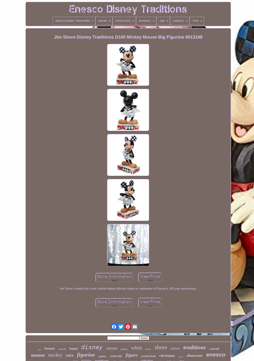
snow (175, 348)
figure (132, 355)
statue (180, 357)
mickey (55, 355)
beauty (49, 348)
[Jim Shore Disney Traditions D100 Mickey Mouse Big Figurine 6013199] (128, 65)
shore (161, 347)
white (136, 347)
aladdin (102, 356)
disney (92, 347)
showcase (195, 355)
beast (148, 349)
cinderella (116, 356)
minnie (111, 348)
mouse (38, 355)
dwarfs (62, 349)
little (39, 350)
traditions (194, 347)
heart (73, 348)
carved (214, 348)
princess (124, 349)
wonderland (148, 356)
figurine (86, 355)
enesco (215, 354)
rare (70, 355)
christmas (167, 355)
